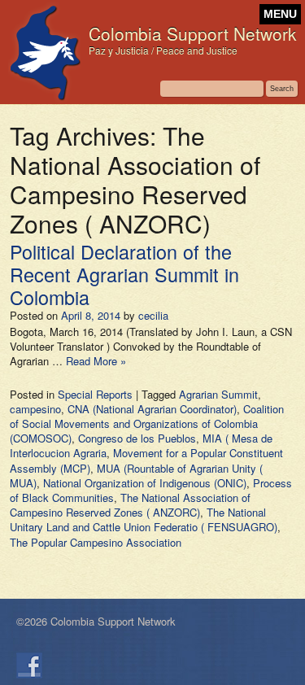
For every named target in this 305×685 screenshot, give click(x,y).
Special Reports (95, 394)
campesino (35, 409)
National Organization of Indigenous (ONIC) (144, 483)
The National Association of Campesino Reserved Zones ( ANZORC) (130, 505)
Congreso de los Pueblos (137, 438)
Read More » (96, 361)
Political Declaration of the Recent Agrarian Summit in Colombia (124, 274)
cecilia (153, 315)
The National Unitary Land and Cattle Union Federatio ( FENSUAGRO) (143, 519)
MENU (280, 14)
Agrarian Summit (218, 394)
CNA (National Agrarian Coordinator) (152, 409)
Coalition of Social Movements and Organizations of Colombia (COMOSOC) (147, 423)
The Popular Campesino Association (95, 542)
